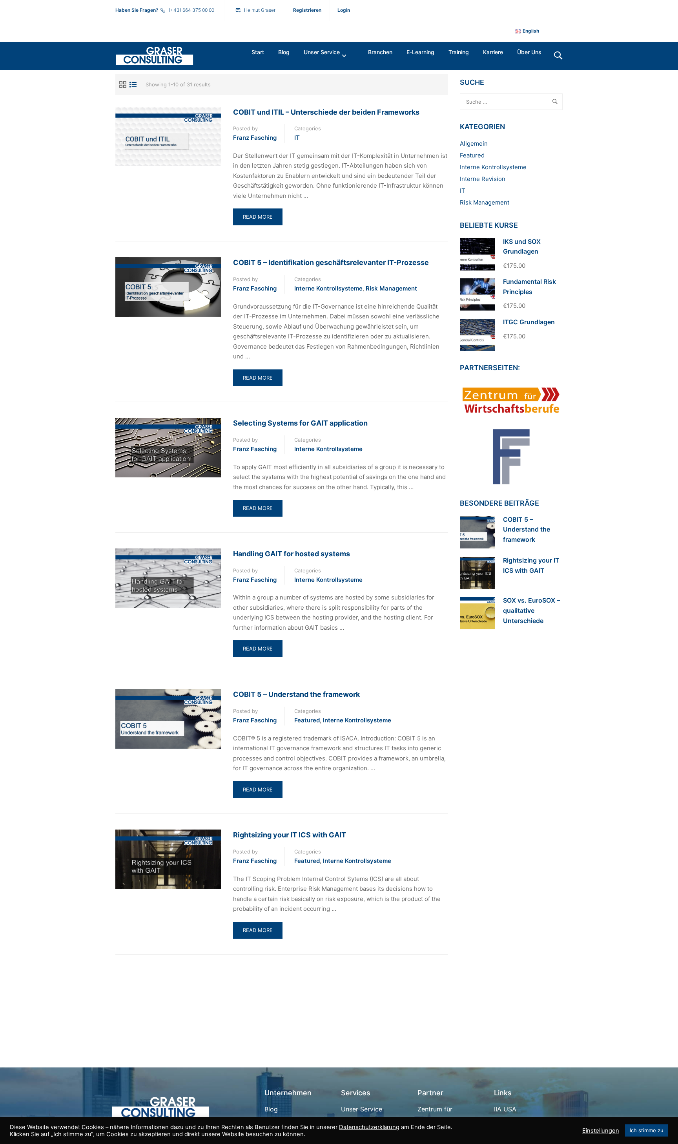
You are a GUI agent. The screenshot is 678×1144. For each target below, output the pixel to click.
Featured (307, 720)
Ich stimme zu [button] (646, 1130)
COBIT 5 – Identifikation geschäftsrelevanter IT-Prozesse (331, 262)
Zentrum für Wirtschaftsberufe (444, 1115)
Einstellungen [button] (600, 1130)
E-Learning (420, 52)
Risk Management (391, 288)
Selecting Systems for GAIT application (300, 423)
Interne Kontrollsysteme (328, 288)
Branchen (380, 52)
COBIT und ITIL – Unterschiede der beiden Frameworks (326, 112)
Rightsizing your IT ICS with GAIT (289, 835)
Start (258, 52)
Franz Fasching (255, 137)
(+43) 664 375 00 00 (191, 10)
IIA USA (505, 1109)
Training (458, 52)
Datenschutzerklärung (369, 1127)
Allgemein (474, 143)
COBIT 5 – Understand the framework (296, 694)
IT (297, 137)
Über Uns (529, 52)
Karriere (493, 52)
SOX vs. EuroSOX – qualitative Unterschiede (531, 610)
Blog (284, 52)
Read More (261, 219)
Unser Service (322, 52)
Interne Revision (482, 179)
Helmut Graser (259, 10)
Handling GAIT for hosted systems (291, 554)
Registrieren (307, 10)
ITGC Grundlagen (529, 322)
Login (343, 10)
